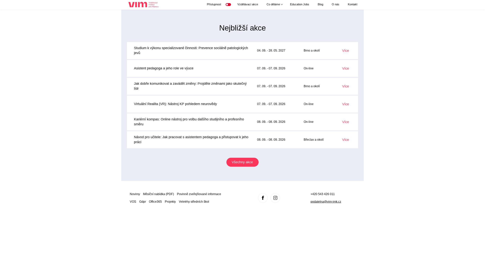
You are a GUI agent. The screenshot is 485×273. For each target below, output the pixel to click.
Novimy (135, 194)
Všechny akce (242, 162)
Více (345, 51)
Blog (320, 4)
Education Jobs (299, 4)
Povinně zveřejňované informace (199, 194)
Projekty (170, 201)
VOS (133, 201)
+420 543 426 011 (323, 194)
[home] (144, 5)
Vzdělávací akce (247, 4)
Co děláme (271, 6)
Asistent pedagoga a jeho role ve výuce (163, 68)
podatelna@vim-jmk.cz (326, 201)
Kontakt (352, 4)
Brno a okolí (312, 50)
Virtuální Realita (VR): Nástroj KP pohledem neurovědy (175, 104)
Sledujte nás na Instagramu (275, 198)
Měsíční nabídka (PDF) (158, 194)
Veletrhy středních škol (194, 201)
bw (229, 4)
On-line (309, 68)
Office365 (155, 201)
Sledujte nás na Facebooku (263, 198)
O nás (335, 4)
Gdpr (142, 201)
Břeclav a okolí (314, 139)
